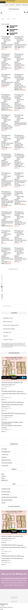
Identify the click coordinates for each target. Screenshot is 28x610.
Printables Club (7, 332)
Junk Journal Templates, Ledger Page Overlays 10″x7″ (20, 105)
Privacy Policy (4, 465)
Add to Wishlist (4, 42)
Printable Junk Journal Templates (9, 497)
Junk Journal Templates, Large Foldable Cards (19, 163)
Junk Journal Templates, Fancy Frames (6, 65)
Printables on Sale (8, 318)
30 (2, 297)
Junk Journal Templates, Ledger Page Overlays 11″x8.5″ (7, 126)
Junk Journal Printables (9, 328)
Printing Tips (18, 4)
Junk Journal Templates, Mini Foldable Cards (19, 144)
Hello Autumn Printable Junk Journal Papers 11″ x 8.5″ (20, 240)
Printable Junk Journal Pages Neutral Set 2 (7, 45)
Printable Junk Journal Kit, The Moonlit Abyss (21, 123)
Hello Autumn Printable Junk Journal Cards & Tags (20, 259)
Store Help (12, 4)
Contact (3, 476)
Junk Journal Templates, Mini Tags (20, 222)
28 (2, 294)
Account (6, 4)
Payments (3, 457)
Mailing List (4, 480)
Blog (2, 474)
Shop (8, 18)
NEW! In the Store (5, 491)
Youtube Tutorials (8, 339)
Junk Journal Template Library (11, 325)
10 (2, 290)
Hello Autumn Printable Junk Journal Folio (7, 259)
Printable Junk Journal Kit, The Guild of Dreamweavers (7, 84)
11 (2, 291)
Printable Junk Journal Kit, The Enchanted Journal (20, 182)
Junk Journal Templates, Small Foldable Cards (5, 163)
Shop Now (3, 2)
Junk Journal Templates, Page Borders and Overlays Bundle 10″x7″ (7, 106)
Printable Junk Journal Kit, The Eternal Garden (7, 144)
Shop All (5, 336)
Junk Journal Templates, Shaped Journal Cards (19, 65)
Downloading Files (5, 451)
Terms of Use (25, 4)
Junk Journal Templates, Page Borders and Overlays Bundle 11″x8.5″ (20, 86)
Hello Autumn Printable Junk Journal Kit (7, 240)
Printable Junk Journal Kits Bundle (20, 201)
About (3, 478)
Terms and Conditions (6, 462)
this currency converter (8, 344)
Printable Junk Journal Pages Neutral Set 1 (20, 45)
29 (2, 296)
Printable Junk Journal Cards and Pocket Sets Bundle (7, 223)
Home (2, 18)
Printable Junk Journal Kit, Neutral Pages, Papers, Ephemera (7, 182)
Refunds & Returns (6, 460)
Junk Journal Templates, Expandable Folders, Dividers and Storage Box (7, 202)
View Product (7, 40)
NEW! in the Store (7, 321)
